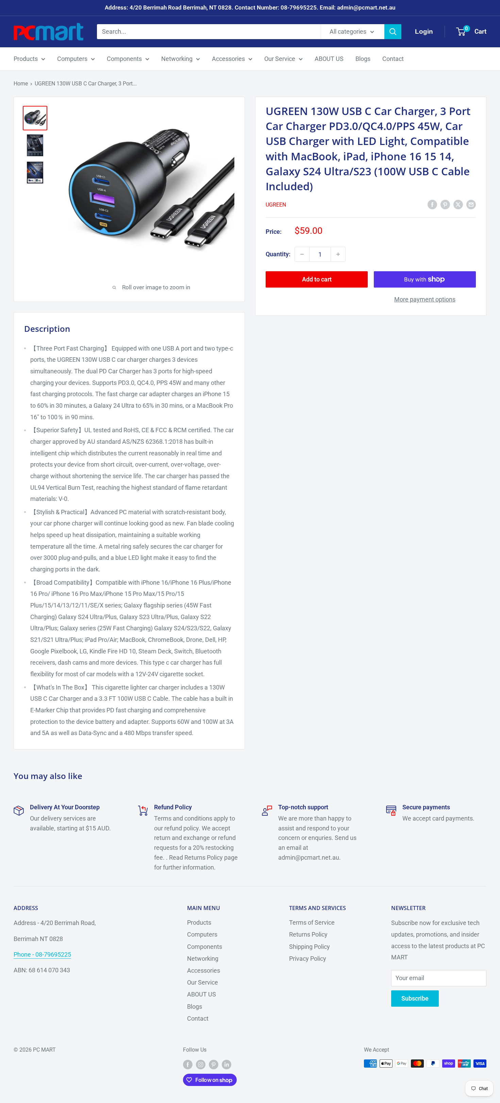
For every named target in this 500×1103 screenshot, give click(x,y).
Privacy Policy (307, 958)
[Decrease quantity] (302, 254)
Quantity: (278, 254)
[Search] (392, 31)
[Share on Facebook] (432, 204)
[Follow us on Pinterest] (213, 1064)
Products (26, 58)
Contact (393, 58)
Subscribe (415, 998)
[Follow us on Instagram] (200, 1064)
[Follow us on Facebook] (188, 1064)
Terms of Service (312, 922)
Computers (72, 58)
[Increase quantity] (338, 254)
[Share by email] (471, 204)
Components (124, 58)
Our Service (279, 58)
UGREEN (276, 204)
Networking (177, 58)
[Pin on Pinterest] (445, 204)
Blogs (362, 58)
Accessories (228, 58)
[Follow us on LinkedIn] (226, 1064)
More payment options (424, 299)
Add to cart (317, 279)
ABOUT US (329, 58)
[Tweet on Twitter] (458, 204)
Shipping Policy (309, 946)
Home (21, 83)
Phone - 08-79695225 (42, 954)
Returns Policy (308, 934)
